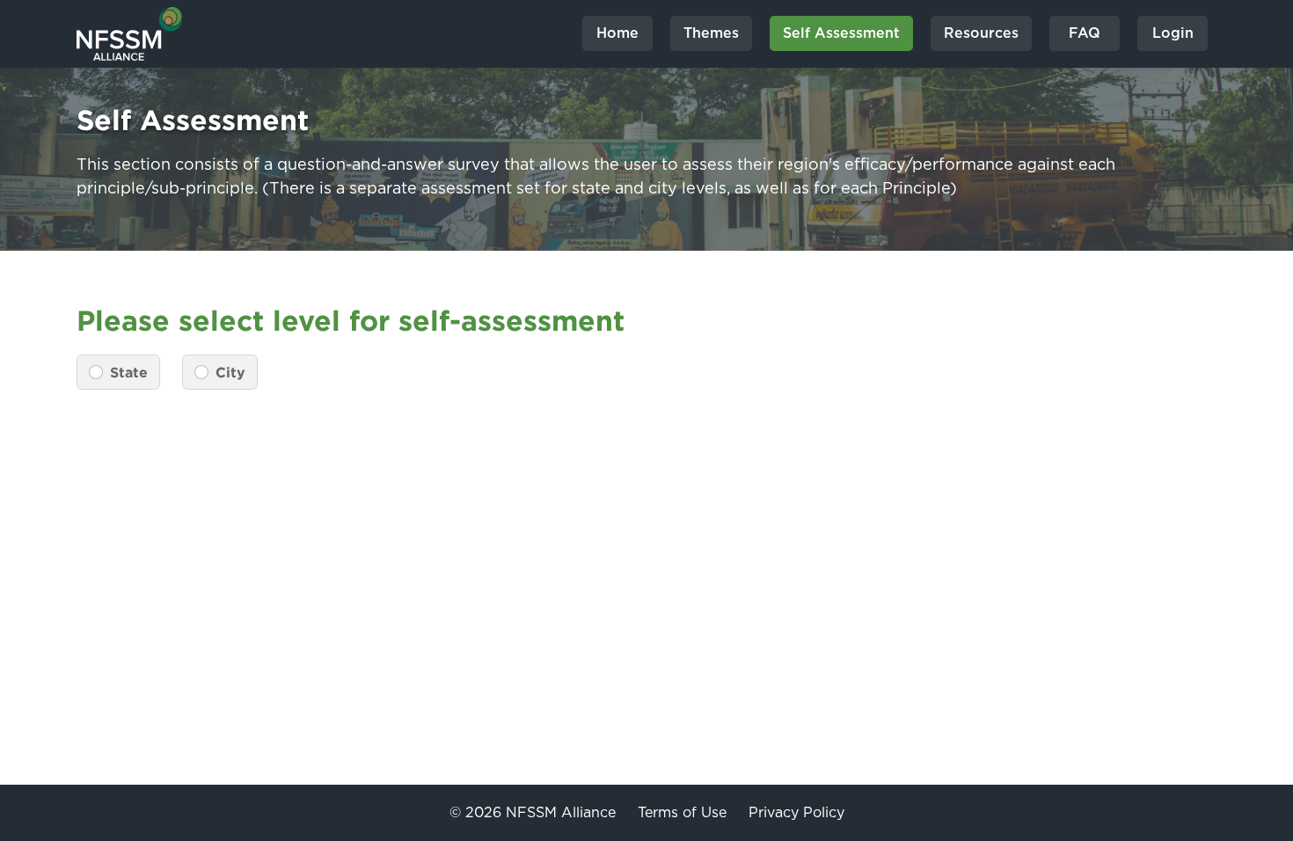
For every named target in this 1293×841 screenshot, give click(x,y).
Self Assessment (841, 33)
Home (617, 33)
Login (1173, 33)
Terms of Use (682, 813)
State (129, 372)
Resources (981, 33)
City (230, 372)
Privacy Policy (796, 813)
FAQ (1084, 33)
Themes (711, 33)
